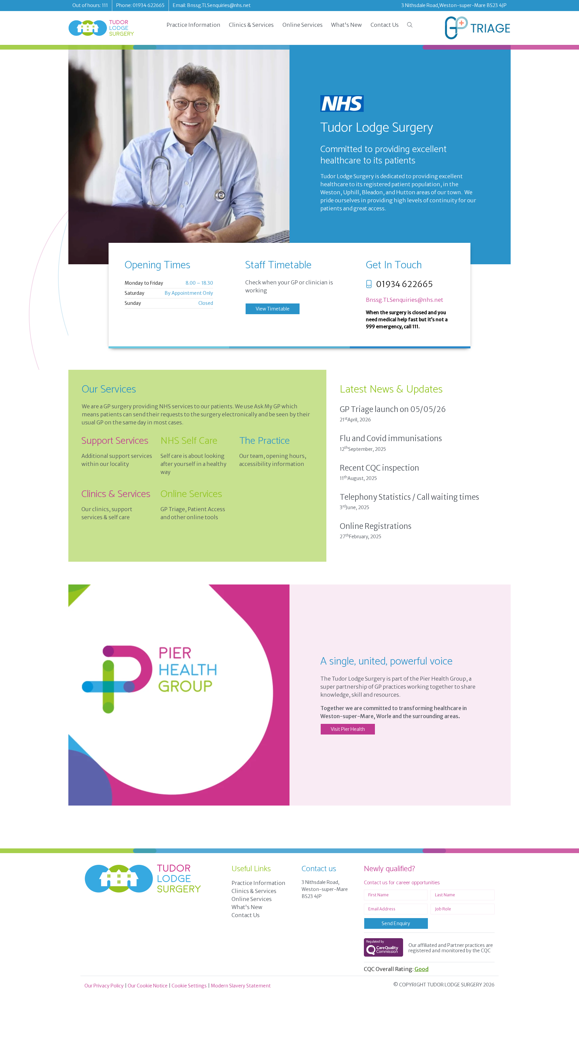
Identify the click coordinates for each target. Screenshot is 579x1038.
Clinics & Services (251, 24)
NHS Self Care (188, 441)
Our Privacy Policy (104, 986)
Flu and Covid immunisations (391, 438)
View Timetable (273, 309)
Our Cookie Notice (148, 986)
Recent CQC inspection (379, 468)
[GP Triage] (478, 27)
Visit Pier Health (348, 729)
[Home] (101, 28)
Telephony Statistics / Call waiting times (409, 497)
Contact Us (385, 24)
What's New (346, 24)
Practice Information (193, 24)
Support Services (114, 441)
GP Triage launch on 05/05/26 (393, 409)
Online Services (302, 24)
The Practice (264, 441)
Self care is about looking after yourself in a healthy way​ (193, 464)
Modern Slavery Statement (241, 986)
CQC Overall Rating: (396, 969)
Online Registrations (375, 526)
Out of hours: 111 (90, 5)
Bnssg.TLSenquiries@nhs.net (404, 299)
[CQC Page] (383, 947)
